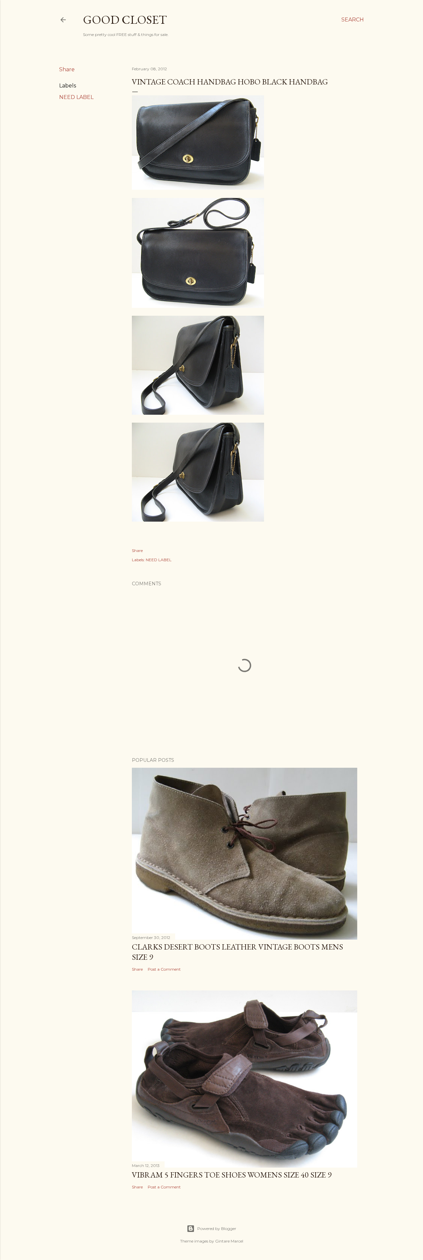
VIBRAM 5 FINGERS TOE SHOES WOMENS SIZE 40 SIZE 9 (231, 1175)
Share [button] (67, 69)
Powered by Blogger (216, 1228)
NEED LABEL (76, 97)
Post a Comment (164, 969)
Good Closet (125, 19)
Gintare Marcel (229, 1241)
